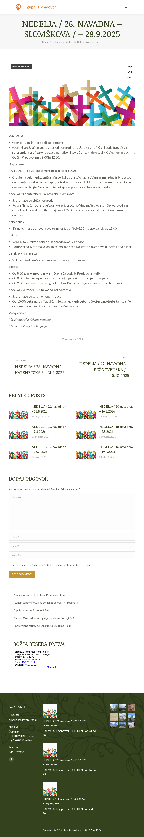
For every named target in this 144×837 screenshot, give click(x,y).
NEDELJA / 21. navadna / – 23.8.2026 (49, 408)
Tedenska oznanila (21, 66)
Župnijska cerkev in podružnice (31, 610)
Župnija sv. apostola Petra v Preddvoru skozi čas (41, 594)
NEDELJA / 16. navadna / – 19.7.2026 (116, 449)
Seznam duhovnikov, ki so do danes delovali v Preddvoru (45, 602)
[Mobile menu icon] (133, 7)
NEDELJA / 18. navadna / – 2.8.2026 (116, 429)
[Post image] (18, 412)
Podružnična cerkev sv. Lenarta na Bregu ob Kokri (42, 625)
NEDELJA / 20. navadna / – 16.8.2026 (116, 408)
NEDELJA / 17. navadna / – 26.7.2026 (49, 449)
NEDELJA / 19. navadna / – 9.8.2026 (49, 429)
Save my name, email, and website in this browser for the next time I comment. (52, 565)
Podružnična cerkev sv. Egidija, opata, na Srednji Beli (43, 618)
